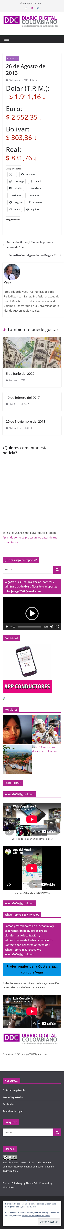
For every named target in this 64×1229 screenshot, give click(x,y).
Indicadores (12, 58)
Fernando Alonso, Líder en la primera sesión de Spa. (30, 245)
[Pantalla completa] (57, 626)
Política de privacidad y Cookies (36, 1215)
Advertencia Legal (12, 1111)
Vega (34, 80)
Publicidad (8, 1104)
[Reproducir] (7, 626)
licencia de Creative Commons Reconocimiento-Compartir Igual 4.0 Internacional (28, 1166)
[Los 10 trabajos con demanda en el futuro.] (46, 749)
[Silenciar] (51, 626)
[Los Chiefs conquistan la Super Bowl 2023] (46, 729)
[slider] (29, 626)
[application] (32, 613)
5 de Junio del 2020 (20, 373)
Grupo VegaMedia (13, 1097)
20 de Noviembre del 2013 (25, 421)
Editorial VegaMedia (14, 1090)
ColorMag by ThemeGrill (24, 1183)
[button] (32, 613)
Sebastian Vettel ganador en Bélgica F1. (33, 255)
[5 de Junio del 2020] (32, 339)
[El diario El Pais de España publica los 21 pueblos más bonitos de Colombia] (17, 759)
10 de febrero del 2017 (23, 397)
